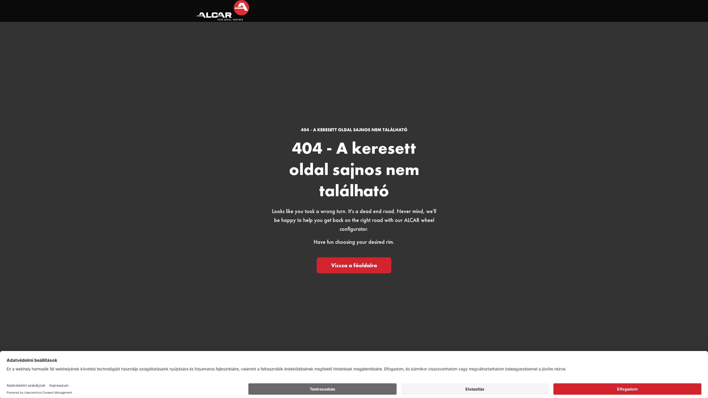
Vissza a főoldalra (354, 265)
